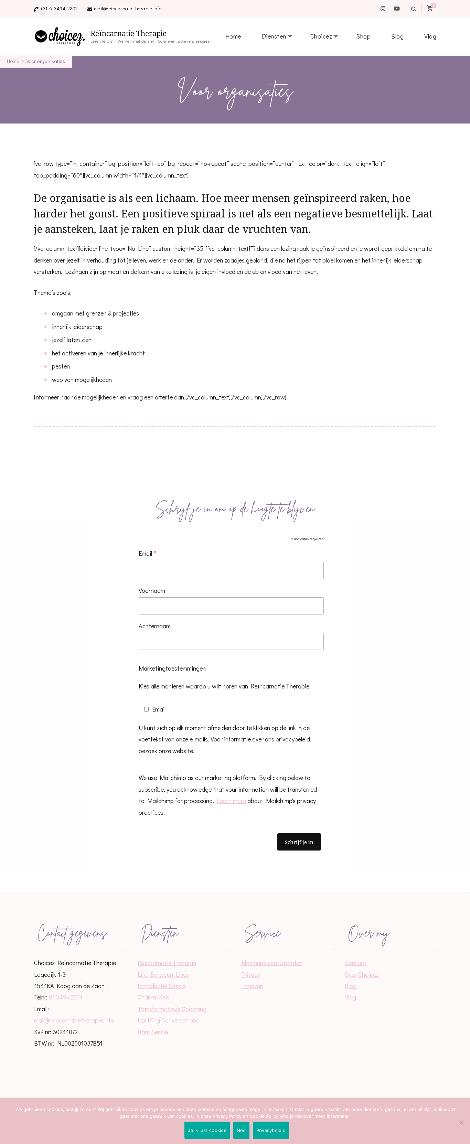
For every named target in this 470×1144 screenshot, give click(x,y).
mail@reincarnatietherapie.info (128, 8)
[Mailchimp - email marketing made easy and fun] (208, 865)
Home (233, 36)
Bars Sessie (153, 1032)
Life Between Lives (163, 974)
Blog (397, 36)
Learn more (231, 800)
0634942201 (65, 997)
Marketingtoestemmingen (172, 668)
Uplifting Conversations (168, 1020)
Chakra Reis (154, 997)
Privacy (250, 974)
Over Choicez (362, 974)
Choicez (321, 36)
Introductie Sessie (161, 986)
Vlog (430, 36)
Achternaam (155, 626)
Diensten (274, 36)
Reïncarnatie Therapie (128, 33)
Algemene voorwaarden (271, 963)
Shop (363, 36)
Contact (355, 963)
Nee (241, 1130)
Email (148, 554)
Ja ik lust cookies (207, 1130)
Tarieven (252, 986)
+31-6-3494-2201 (58, 8)
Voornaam (152, 590)
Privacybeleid (271, 1130)
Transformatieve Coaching (172, 1009)
